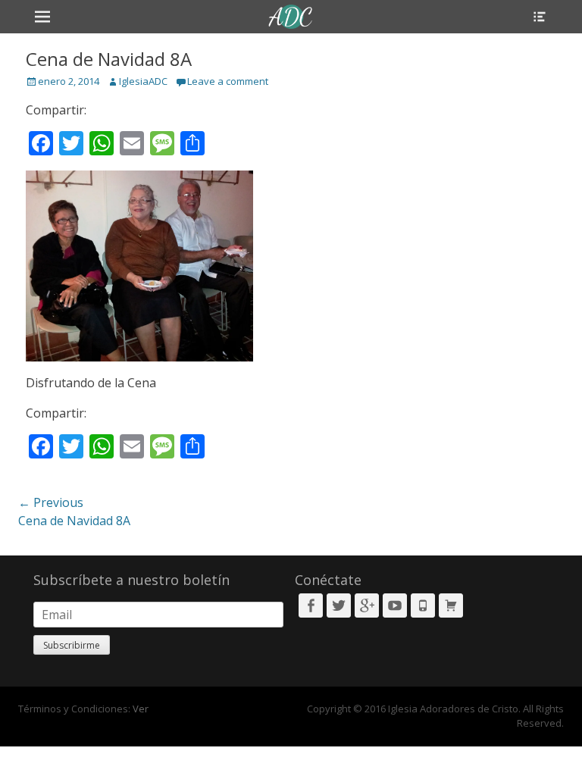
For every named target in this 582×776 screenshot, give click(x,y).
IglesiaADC (143, 81)
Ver (141, 708)
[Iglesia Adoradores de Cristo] (291, 16)
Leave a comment (227, 81)
